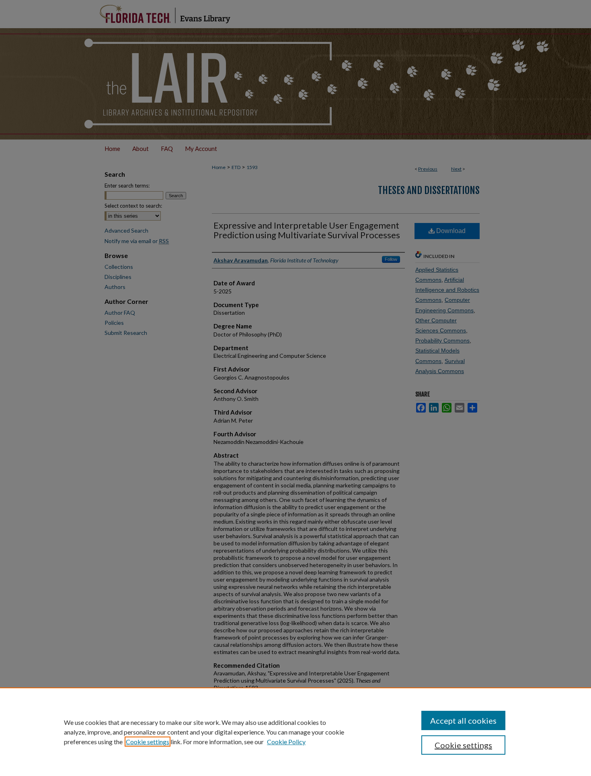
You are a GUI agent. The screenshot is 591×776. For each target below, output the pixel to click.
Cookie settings (147, 741)
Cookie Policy (286, 741)
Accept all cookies (463, 720)
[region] (295, 731)
